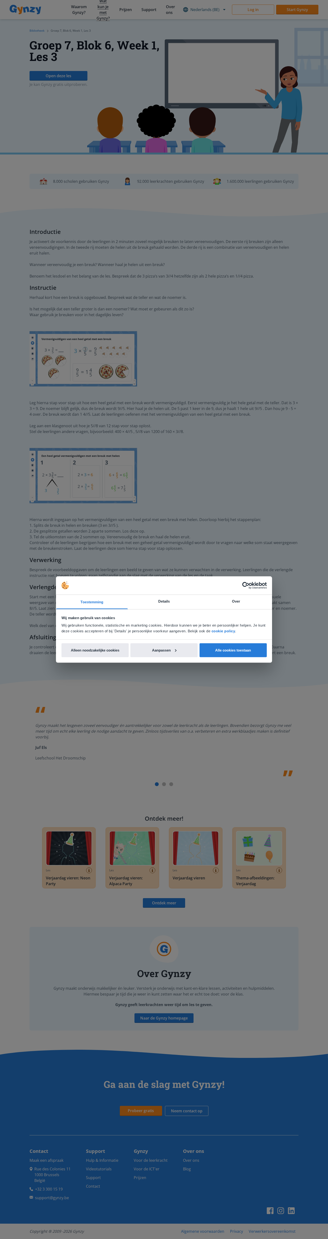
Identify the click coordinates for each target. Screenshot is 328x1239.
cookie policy (223, 631)
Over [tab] (236, 601)
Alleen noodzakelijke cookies (95, 650)
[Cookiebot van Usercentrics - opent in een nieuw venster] (246, 585)
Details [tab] (164, 601)
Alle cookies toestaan (233, 650)
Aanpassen (161, 650)
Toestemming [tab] (91, 602)
